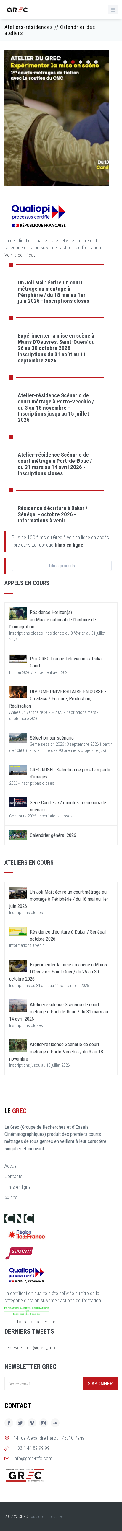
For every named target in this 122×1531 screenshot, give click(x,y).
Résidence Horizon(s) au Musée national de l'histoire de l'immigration (52, 619)
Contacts (13, 1176)
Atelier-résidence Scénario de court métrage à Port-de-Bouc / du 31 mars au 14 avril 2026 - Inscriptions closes (55, 464)
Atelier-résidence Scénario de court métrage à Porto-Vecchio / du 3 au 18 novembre (56, 1051)
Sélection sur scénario (52, 738)
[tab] (56, 291)
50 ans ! (12, 1197)
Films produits (62, 566)
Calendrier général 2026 (53, 835)
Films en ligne (17, 1187)
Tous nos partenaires (37, 1322)
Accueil (11, 1166)
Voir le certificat (19, 255)
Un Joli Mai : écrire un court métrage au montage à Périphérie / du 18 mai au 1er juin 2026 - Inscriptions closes (53, 291)
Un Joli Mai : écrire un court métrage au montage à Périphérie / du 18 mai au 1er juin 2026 (58, 899)
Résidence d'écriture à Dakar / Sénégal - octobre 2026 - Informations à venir (52, 514)
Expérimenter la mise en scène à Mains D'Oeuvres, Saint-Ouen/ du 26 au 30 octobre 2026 (58, 972)
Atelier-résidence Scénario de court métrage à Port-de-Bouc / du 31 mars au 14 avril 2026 (58, 1011)
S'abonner (100, 1383)
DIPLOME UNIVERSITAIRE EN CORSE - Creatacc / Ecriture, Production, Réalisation (57, 698)
